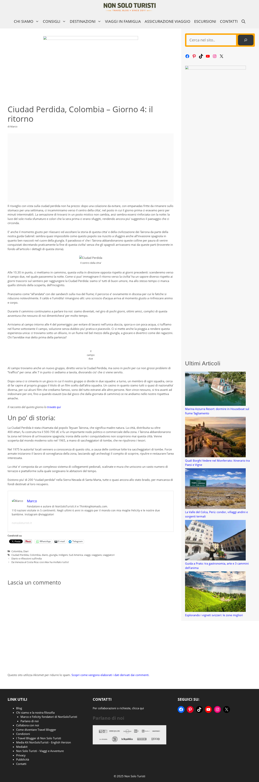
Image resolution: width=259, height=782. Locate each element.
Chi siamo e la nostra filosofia (35, 712)
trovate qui (54, 407)
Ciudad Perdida (20, 555)
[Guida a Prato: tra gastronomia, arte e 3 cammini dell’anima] (215, 541)
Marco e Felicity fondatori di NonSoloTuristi (48, 717)
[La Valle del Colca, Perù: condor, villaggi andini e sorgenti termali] (215, 489)
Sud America (76, 555)
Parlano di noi (29, 721)
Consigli (51, 21)
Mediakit (21, 747)
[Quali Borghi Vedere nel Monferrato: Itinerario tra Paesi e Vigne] (215, 437)
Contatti (229, 21)
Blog (19, 708)
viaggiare (97, 555)
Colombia (16, 551)
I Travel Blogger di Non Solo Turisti (38, 738)
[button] (243, 21)
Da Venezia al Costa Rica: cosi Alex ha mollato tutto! (40, 562)
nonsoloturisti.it (22, 523)
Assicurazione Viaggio (167, 21)
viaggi (87, 555)
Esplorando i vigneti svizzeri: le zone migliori (214, 615)
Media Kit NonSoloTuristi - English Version (43, 742)
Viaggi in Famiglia (123, 21)
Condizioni (23, 734)
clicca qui (138, 708)
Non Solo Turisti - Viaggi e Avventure (40, 751)
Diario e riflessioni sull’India (26, 558)
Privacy (21, 755)
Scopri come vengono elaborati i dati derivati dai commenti (110, 675)
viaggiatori (109, 555)
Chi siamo (23, 21)
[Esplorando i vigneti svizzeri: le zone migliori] (215, 592)
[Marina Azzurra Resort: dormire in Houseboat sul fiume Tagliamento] (215, 389)
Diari (25, 551)
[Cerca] (246, 40)
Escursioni (205, 21)
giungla (53, 555)
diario (45, 555)
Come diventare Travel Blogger (36, 729)
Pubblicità (22, 759)
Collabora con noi (27, 725)
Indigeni (63, 555)
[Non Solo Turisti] (130, 7)
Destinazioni (83, 21)
